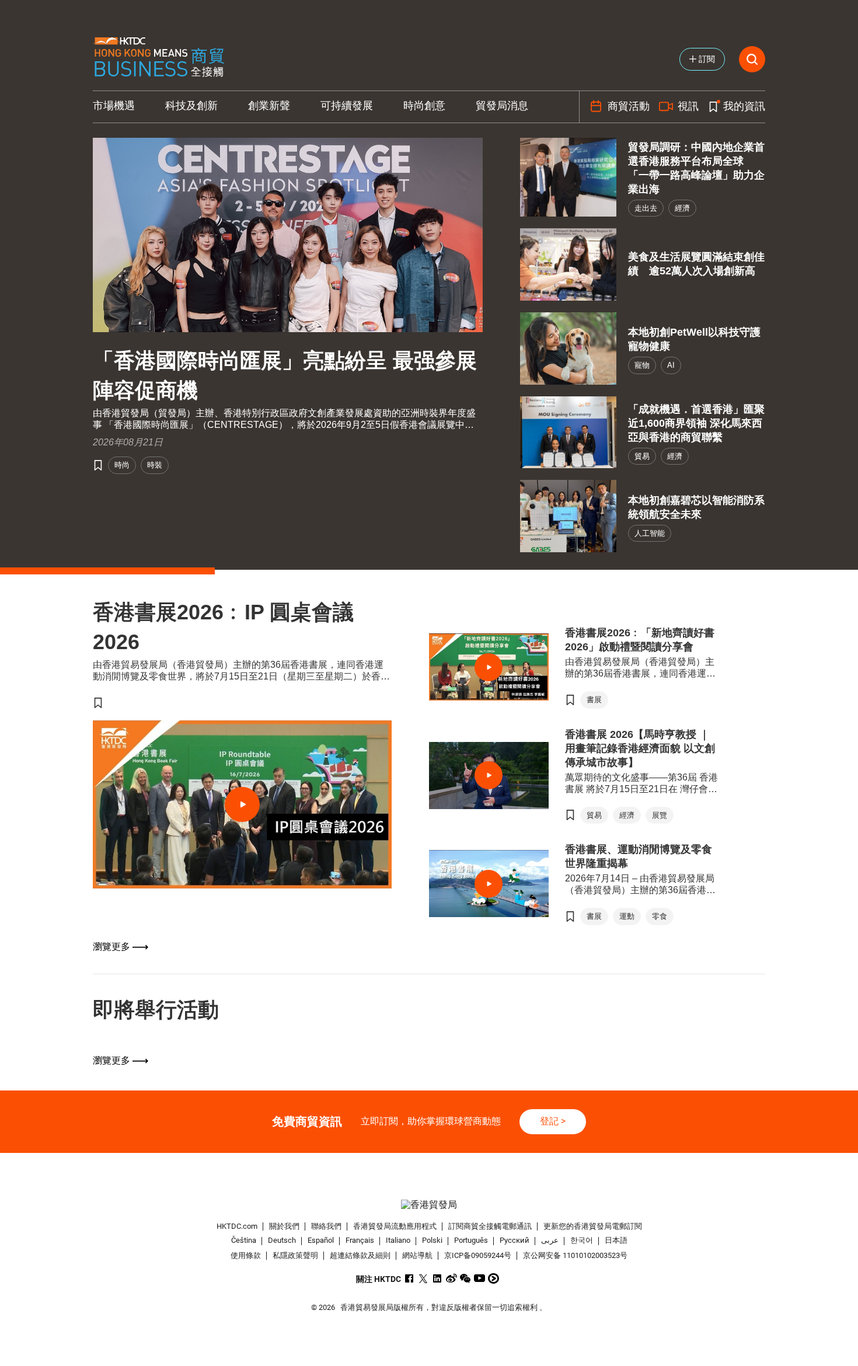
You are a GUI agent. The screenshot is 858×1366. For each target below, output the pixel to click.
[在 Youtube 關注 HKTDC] (479, 1278)
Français (360, 1240)
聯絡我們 (326, 1226)
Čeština (243, 1240)
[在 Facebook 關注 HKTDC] (409, 1278)
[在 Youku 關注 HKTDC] (493, 1278)
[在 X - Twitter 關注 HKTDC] (423, 1278)
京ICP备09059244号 (477, 1255)
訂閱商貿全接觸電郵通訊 (490, 1226)
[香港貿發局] (429, 1205)
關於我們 (284, 1226)
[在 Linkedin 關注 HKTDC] (437, 1278)
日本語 (616, 1240)
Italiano (398, 1240)
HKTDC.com (237, 1226)
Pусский (514, 1240)
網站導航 (417, 1255)
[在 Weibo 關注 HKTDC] (451, 1278)
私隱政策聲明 (295, 1255)
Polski (432, 1240)
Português (471, 1240)
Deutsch (282, 1240)
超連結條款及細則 (360, 1255)
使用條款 (246, 1255)
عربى (550, 1240)
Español (321, 1240)
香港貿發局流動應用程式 (395, 1226)
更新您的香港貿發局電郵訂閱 (592, 1226)
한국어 (581, 1240)
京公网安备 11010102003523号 (575, 1255)
